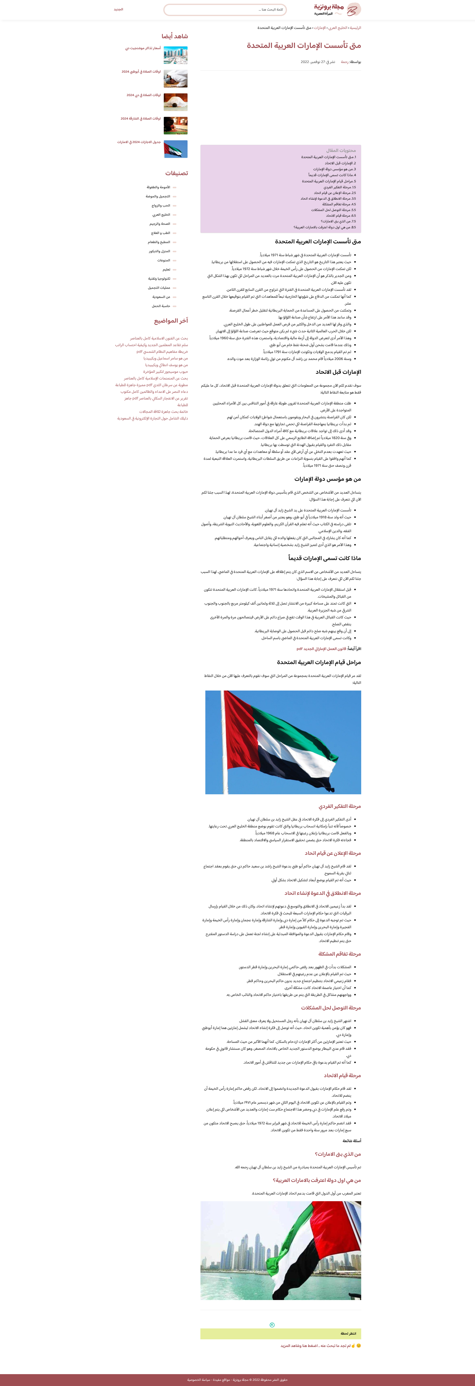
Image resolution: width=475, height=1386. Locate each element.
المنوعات (163, 261)
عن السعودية (161, 297)
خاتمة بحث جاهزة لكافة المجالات (163, 412)
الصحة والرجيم (160, 224)
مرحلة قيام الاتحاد (338, 216)
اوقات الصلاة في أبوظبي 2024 (141, 72)
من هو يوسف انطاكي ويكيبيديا (166, 365)
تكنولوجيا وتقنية (159, 279)
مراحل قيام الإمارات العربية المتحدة (327, 181)
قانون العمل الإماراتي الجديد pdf (321, 649)
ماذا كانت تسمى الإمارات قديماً (331, 175)
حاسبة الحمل (161, 306)
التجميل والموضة (158, 197)
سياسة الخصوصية (198, 1380)
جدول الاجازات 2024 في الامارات (139, 142)
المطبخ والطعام (159, 242)
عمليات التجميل (159, 288)
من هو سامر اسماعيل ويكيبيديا (165, 358)
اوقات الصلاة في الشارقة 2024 (141, 119)
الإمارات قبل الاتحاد (339, 163)
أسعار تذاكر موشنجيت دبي (143, 48)
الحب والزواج (161, 206)
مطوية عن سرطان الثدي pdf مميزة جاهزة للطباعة (151, 385)
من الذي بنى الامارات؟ (336, 221)
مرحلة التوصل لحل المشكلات (330, 210)
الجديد (118, 10)
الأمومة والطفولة (158, 187)
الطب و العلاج (160, 233)
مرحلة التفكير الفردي (337, 187)
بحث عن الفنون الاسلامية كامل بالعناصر (159, 338)
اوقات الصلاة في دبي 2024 (144, 95)
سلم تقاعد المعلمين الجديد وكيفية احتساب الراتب (151, 345)
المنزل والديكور (159, 251)
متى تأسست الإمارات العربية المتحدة (327, 157)
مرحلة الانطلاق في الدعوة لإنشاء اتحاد (326, 199)
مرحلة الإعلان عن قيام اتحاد (332, 193)
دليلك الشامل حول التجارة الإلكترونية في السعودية (152, 418)
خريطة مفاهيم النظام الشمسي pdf (162, 352)
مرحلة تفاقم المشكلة (336, 204)
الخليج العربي (161, 215)
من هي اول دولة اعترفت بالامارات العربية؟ (322, 227)
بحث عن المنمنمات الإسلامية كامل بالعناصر (156, 378)
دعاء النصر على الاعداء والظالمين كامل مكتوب (154, 392)
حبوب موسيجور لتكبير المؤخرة (165, 372)
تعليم (166, 270)
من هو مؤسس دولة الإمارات (333, 169)
